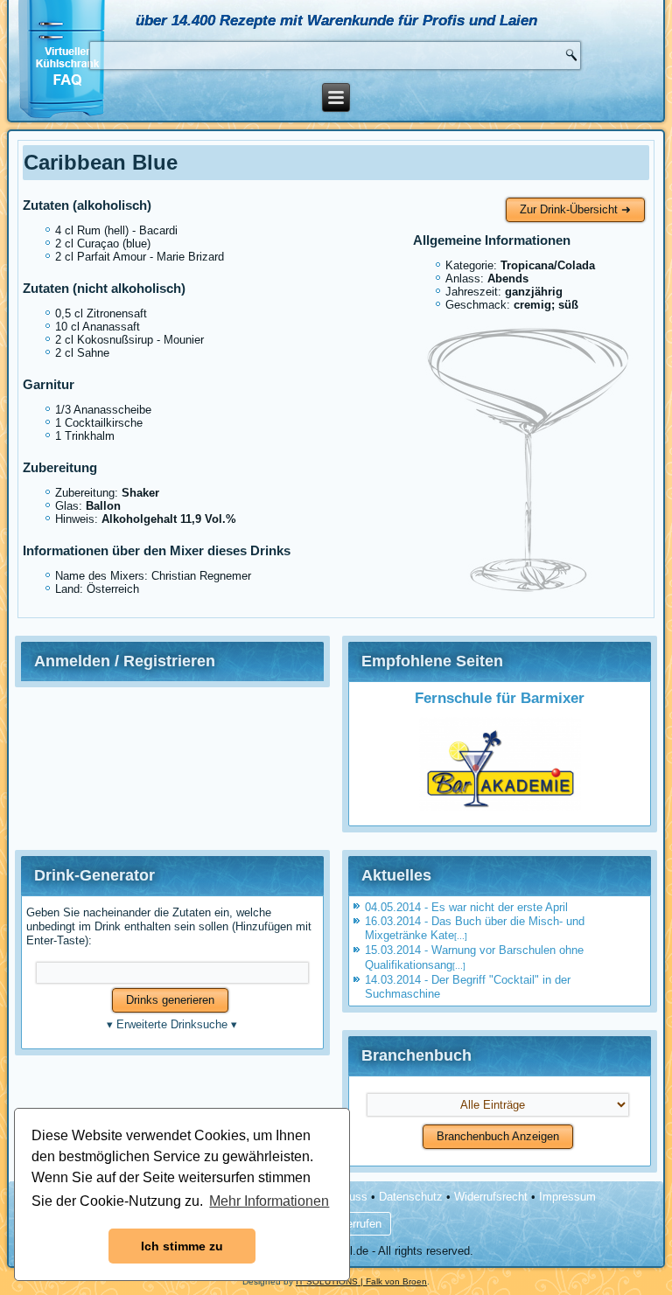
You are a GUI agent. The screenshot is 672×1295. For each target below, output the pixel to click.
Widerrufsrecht (491, 1196)
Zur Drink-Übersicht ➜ (575, 209)
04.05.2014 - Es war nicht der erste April (466, 907)
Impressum (567, 1196)
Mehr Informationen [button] (269, 1201)
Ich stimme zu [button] (182, 1246)
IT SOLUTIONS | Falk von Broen (361, 1281)
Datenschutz (411, 1196)
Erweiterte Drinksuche (172, 1024)
